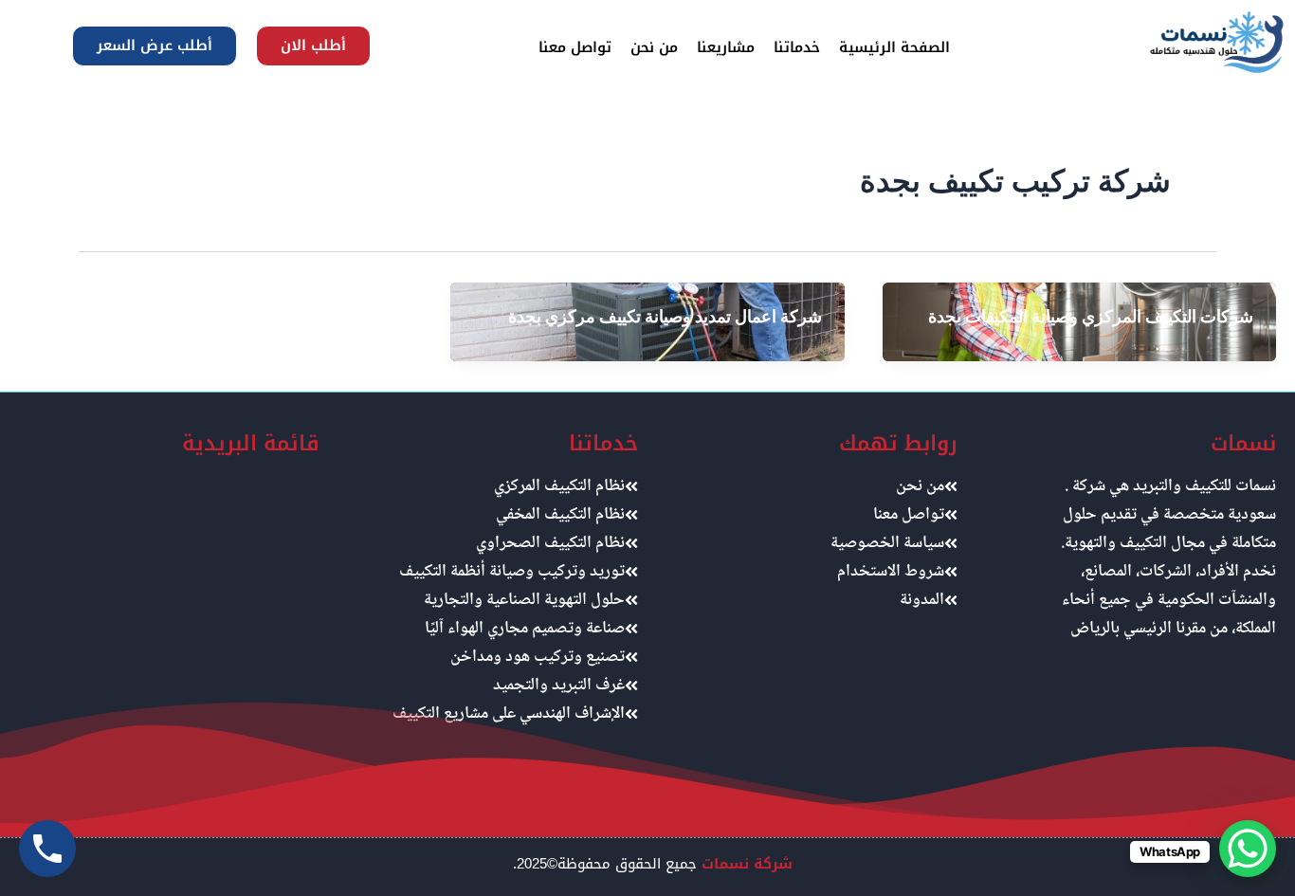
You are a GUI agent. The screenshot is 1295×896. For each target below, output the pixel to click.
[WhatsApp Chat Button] (1247, 848)
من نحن (654, 47)
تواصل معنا (574, 47)
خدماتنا (797, 47)
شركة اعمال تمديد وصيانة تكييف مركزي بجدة (665, 316)
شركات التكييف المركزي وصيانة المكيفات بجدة (1090, 316)
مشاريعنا (726, 47)
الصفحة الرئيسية (894, 47)
